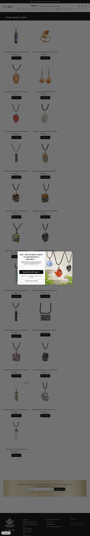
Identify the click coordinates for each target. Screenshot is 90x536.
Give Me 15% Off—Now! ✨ (31, 272)
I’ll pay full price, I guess (31, 281)
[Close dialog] (70, 253)
